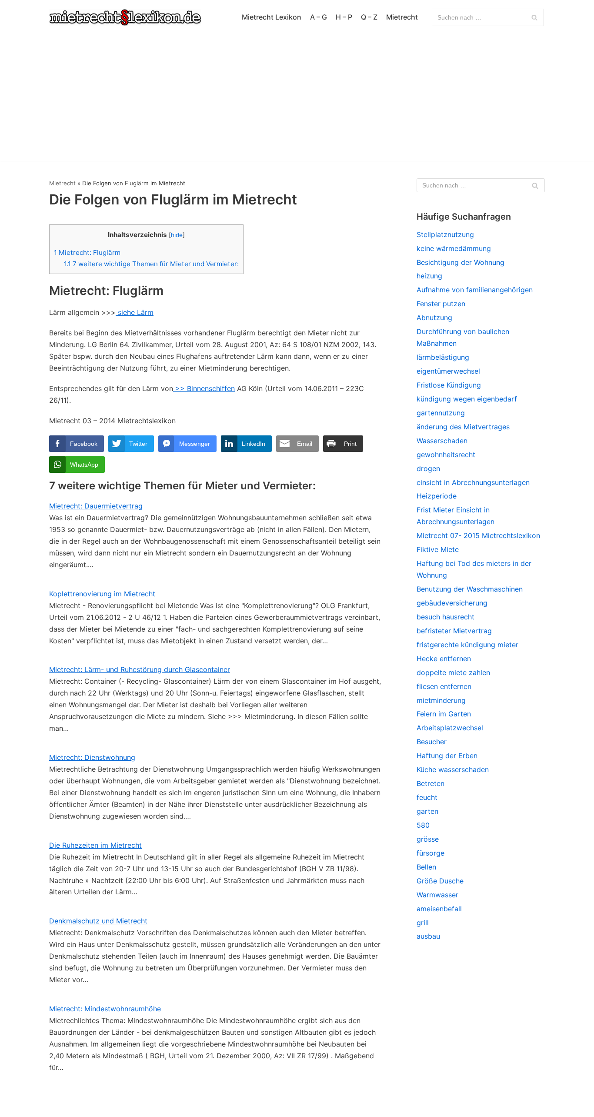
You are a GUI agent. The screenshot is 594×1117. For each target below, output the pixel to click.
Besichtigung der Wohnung (460, 262)
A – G (318, 17)
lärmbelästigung (443, 357)
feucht (427, 797)
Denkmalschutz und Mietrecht (98, 920)
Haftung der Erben (447, 755)
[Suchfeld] (534, 17)
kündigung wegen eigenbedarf (467, 399)
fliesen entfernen (444, 686)
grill (423, 922)
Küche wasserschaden (453, 769)
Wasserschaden (442, 440)
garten (427, 811)
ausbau (428, 936)
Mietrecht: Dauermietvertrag (96, 506)
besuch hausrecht (445, 616)
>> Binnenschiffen (204, 388)
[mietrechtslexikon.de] (125, 17)
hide (177, 234)
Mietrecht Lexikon (271, 17)
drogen (428, 468)
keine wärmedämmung (454, 248)
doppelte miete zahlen (453, 672)
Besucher (432, 741)
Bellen (426, 867)
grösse (428, 839)
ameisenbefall (439, 908)
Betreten (430, 783)
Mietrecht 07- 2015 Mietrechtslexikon (478, 535)
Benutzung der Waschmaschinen (470, 589)
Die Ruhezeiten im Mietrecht (95, 845)
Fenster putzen (441, 303)
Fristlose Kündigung (449, 385)
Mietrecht (402, 17)
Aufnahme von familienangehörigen (475, 289)
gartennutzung (441, 412)
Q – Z (369, 17)
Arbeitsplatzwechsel (450, 727)
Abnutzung (434, 317)
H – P (344, 17)
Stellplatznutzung (445, 234)
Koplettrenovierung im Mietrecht (102, 593)
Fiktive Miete (438, 549)
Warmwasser (437, 894)
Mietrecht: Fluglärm (87, 252)
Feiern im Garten (444, 713)
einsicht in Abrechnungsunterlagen (473, 482)
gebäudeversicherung (452, 603)
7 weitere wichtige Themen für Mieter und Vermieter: (151, 264)
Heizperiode (437, 496)
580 (423, 825)
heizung (429, 275)
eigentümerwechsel (448, 371)
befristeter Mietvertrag (454, 630)
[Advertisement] (297, 100)
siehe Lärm (135, 312)
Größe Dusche (440, 880)
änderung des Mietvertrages (463, 426)
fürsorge (430, 853)
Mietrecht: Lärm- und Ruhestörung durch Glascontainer (139, 669)
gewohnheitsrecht (446, 454)
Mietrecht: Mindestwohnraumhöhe (105, 1008)
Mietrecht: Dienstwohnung (92, 757)
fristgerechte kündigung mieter (467, 644)
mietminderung (441, 700)
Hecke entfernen (444, 658)
